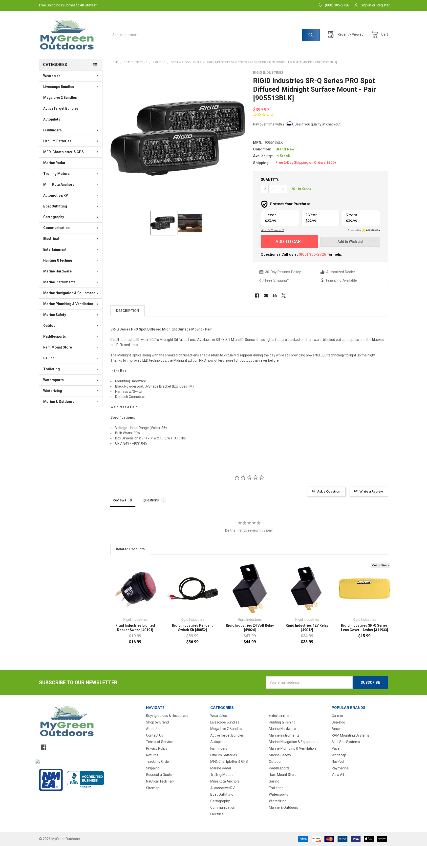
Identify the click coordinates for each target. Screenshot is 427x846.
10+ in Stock (301, 189)
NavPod (338, 761)
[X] (283, 295)
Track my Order (158, 761)
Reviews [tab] (119, 500)
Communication (56, 228)
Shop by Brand (157, 722)
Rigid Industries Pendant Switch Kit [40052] (192, 627)
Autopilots (51, 119)
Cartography (53, 217)
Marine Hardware (57, 271)
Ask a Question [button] (328, 491)
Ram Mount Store (57, 347)
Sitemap (152, 788)
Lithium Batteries (57, 141)
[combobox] (214, 35)
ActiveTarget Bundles (61, 108)
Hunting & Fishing (57, 260)
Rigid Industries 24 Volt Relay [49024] (250, 627)
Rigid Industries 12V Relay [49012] (307, 627)
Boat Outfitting (55, 206)
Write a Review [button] (371, 491)
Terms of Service (159, 742)
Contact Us (154, 735)
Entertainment (54, 249)
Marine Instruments (59, 282)
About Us (153, 729)
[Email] (266, 295)
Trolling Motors (56, 174)
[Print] (274, 295)
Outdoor (50, 326)
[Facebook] (257, 295)
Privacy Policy (156, 748)
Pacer (336, 748)
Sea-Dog (338, 722)
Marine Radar (54, 163)
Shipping (153, 768)
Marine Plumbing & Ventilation (68, 304)
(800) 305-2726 (312, 254)
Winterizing (52, 391)
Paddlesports (54, 336)
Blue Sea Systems (346, 742)
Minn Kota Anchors (58, 184)
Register (383, 5)
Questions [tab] (151, 500)
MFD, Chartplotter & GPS (63, 152)
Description (127, 311)
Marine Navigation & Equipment (69, 293)
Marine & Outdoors (59, 402)
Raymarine (340, 768)
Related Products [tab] (130, 549)
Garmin (337, 716)
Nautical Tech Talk (160, 781)
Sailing (49, 358)
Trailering (51, 369)
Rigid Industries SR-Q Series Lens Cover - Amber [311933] (364, 627)
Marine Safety (54, 315)
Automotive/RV (55, 195)
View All (338, 775)
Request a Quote (159, 775)
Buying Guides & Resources (167, 716)
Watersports (53, 380)
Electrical (51, 239)
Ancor (336, 729)
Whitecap (339, 755)
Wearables (52, 76)
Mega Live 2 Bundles (60, 98)
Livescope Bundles (58, 87)
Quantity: (270, 180)
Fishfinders (52, 130)
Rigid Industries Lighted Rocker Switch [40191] (135, 627)
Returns (152, 755)
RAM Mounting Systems (350, 735)
